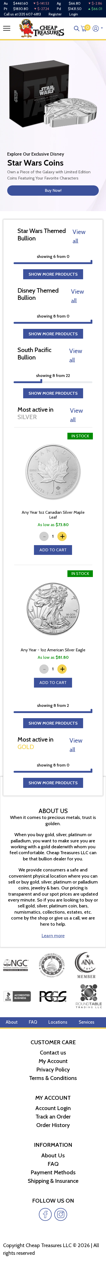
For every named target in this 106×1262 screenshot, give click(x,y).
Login (73, 14)
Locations (57, 1022)
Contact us (53, 1052)
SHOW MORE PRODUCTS (53, 274)
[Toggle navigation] (6, 28)
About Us (53, 1155)
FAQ (33, 1022)
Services (86, 1022)
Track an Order (53, 1116)
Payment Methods (53, 1172)
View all (79, 236)
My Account (53, 1061)
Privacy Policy (53, 1069)
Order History (53, 1125)
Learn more (53, 936)
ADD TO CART (53, 549)
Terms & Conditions (53, 1078)
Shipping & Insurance (53, 1180)
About (11, 1022)
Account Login (53, 1108)
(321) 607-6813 (30, 14)
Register (55, 14)
